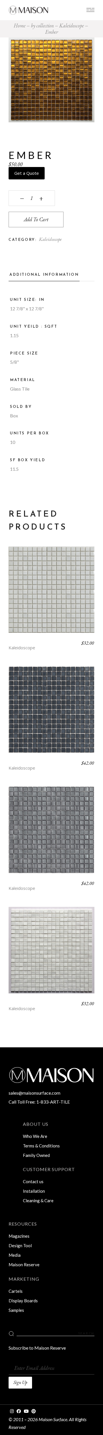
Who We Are (35, 1136)
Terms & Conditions (41, 1145)
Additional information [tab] (44, 275)
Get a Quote (26, 173)
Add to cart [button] (51, 593)
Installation (34, 1191)
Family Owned (36, 1155)
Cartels (16, 1291)
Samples (16, 1310)
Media (15, 1255)
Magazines (19, 1236)
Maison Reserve (24, 1264)
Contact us (33, 1181)
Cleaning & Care (38, 1200)
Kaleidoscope (50, 239)
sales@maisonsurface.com (34, 1093)
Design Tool (20, 1245)
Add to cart (36, 219)
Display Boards (23, 1300)
